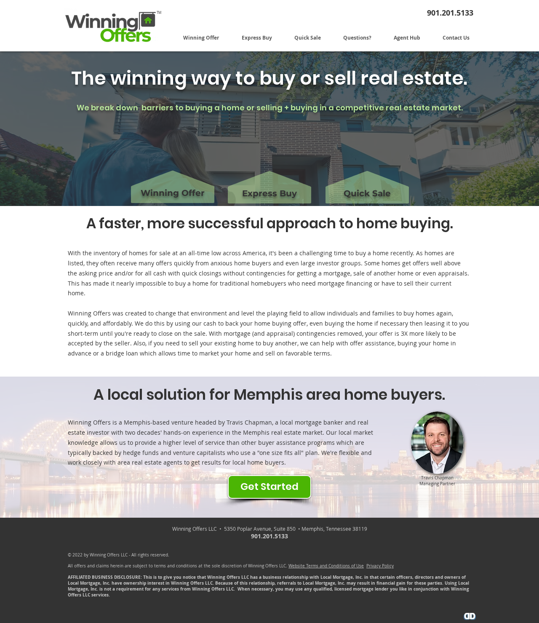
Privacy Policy (380, 566)
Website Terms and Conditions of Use (326, 566)
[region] (172, 172)
